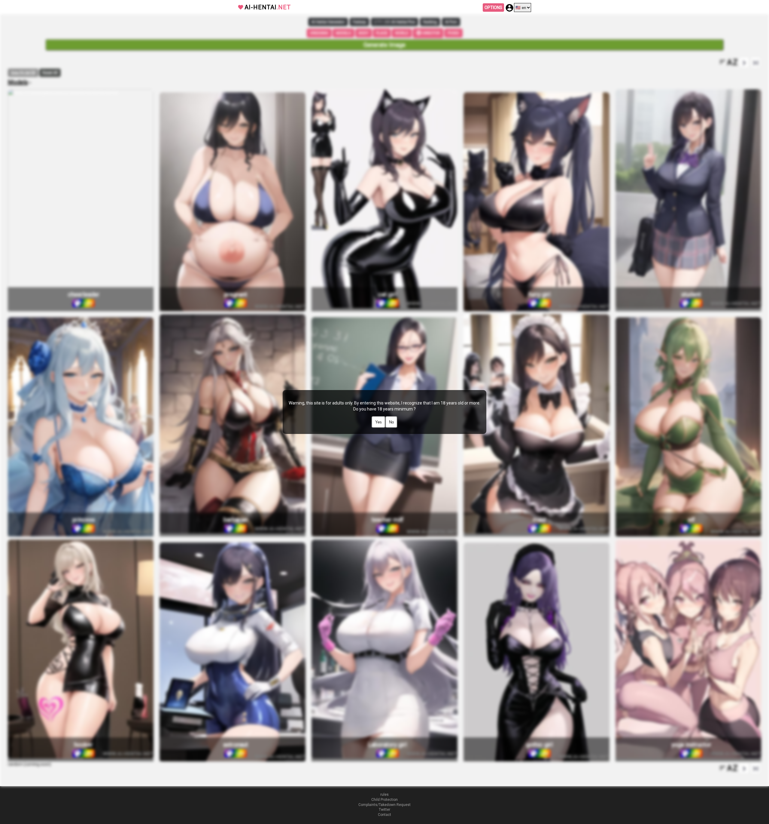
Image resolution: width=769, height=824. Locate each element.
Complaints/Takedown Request (384, 805)
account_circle (509, 7)
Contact (384, 815)
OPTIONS (493, 7)
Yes (378, 422)
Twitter (384, 809)
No (391, 422)
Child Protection (384, 800)
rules (384, 794)
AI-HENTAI (268, 7)
